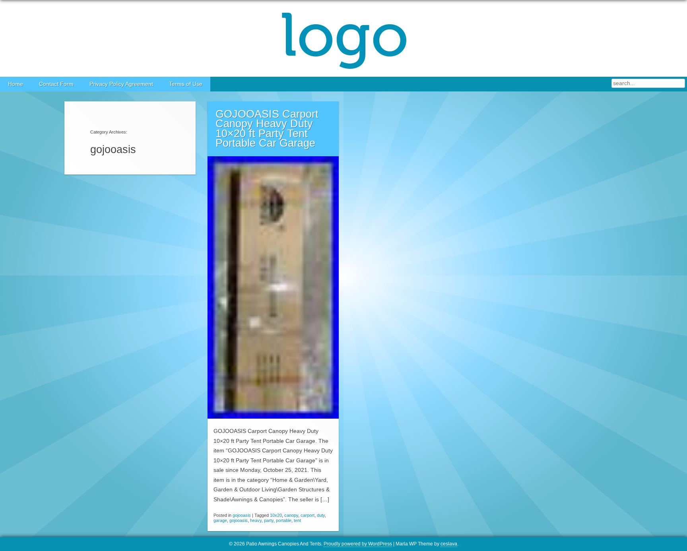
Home (15, 84)
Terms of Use (185, 84)
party (269, 520)
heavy (256, 520)
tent (297, 520)
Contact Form (56, 84)
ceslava (449, 544)
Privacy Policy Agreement (121, 84)
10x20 (276, 515)
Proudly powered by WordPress (358, 544)
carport (307, 515)
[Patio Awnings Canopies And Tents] (343, 38)
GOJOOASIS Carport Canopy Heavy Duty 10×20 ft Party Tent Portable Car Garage (266, 128)
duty (321, 515)
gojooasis (242, 515)
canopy (291, 515)
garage (220, 520)
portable (283, 520)
